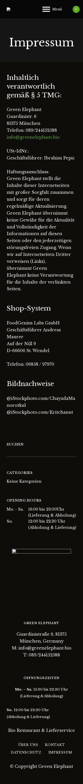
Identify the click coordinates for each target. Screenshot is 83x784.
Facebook (37, 665)
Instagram (45, 665)
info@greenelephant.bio (33, 137)
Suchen (15, 444)
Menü (57, 9)
